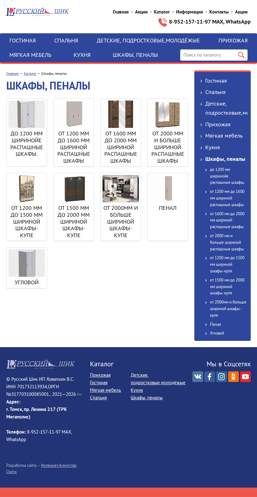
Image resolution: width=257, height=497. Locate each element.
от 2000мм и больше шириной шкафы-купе (120, 221)
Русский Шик (37, 12)
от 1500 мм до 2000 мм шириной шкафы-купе (74, 221)
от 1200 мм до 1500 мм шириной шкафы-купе (27, 221)
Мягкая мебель (30, 54)
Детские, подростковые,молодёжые (148, 40)
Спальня (66, 40)
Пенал (167, 207)
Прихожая (233, 40)
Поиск (241, 55)
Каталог (162, 12)
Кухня (82, 54)
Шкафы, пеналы (135, 54)
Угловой (27, 282)
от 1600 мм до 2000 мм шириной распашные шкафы (120, 147)
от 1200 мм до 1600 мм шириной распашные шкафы (73, 147)
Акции (141, 12)
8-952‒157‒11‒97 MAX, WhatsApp (210, 21)
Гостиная (22, 40)
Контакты (219, 12)
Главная (121, 12)
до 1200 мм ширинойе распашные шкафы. (26, 143)
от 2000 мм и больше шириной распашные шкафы (167, 147)
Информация (189, 12)
